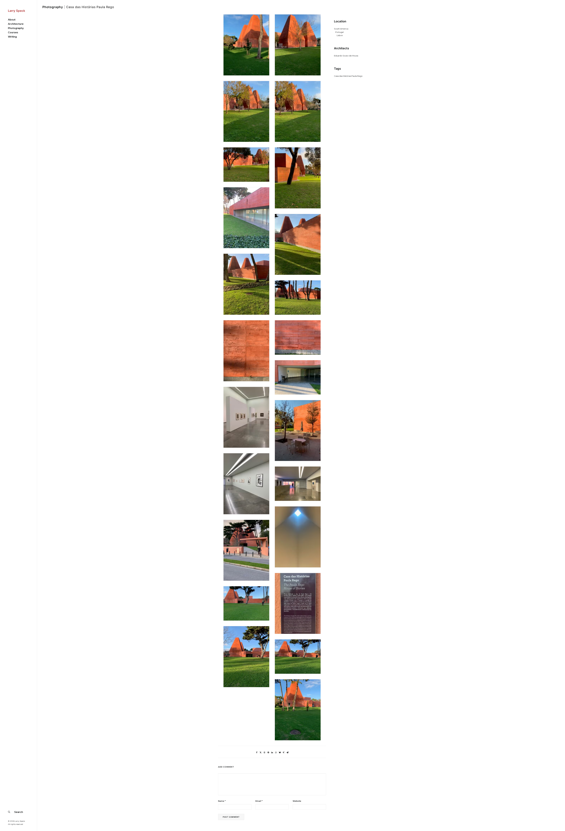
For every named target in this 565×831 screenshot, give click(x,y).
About (11, 19)
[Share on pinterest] (268, 752)
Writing (12, 36)
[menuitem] (18, 20)
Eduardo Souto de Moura (346, 55)
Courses (13, 32)
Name (222, 801)
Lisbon (340, 35)
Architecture (16, 24)
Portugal (339, 32)
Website (297, 801)
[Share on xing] (283, 752)
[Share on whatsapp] (276, 752)
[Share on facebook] (257, 752)
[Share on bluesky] (279, 752)
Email (258, 801)
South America (341, 29)
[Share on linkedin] (272, 752)
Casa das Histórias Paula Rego (348, 76)
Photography (16, 28)
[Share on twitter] (260, 752)
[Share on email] (287, 752)
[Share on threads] (264, 752)
